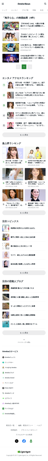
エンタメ (14, 10)
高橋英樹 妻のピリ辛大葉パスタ (22, 288)
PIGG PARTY (9, 388)
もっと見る (24, 135)
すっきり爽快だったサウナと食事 (23, 306)
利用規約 (14, 430)
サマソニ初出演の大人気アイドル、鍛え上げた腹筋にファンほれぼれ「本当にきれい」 (30, 115)
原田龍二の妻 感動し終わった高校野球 (25, 297)
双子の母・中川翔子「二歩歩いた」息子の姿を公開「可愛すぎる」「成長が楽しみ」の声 (30, 84)
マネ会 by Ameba (10, 367)
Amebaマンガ (9, 393)
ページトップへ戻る (24, 342)
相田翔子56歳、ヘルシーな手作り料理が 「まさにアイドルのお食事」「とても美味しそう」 (30, 105)
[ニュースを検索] (45, 3)
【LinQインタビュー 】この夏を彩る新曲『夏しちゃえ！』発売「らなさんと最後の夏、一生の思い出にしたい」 (33, 37)
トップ (4, 10)
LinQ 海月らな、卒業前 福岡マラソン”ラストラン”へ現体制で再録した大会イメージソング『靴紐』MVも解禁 (33, 48)
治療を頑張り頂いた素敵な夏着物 (23, 315)
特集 (34, 10)
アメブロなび (9, 409)
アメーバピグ (9, 383)
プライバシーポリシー (29, 430)
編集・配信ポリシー (25, 425)
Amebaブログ (9, 373)
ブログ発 (25, 10)
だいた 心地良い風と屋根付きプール (24, 324)
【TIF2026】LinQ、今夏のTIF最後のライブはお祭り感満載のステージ (33, 25)
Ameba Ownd (9, 378)
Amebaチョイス (10, 357)
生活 (41, 10)
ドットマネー (9, 362)
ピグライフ (8, 398)
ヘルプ (39, 425)
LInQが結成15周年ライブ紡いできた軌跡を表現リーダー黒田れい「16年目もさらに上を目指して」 (33, 58)
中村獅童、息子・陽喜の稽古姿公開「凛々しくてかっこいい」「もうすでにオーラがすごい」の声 (30, 125)
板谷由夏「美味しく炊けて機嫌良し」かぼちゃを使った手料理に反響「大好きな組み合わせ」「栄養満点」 (36, 206)
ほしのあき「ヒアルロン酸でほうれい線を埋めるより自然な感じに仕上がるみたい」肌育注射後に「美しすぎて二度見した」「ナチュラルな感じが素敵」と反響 (30, 96)
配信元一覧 (10, 425)
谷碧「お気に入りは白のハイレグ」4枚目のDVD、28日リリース (14, 184)
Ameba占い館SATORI (12, 403)
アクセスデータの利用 (24, 435)
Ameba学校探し (10, 414)
